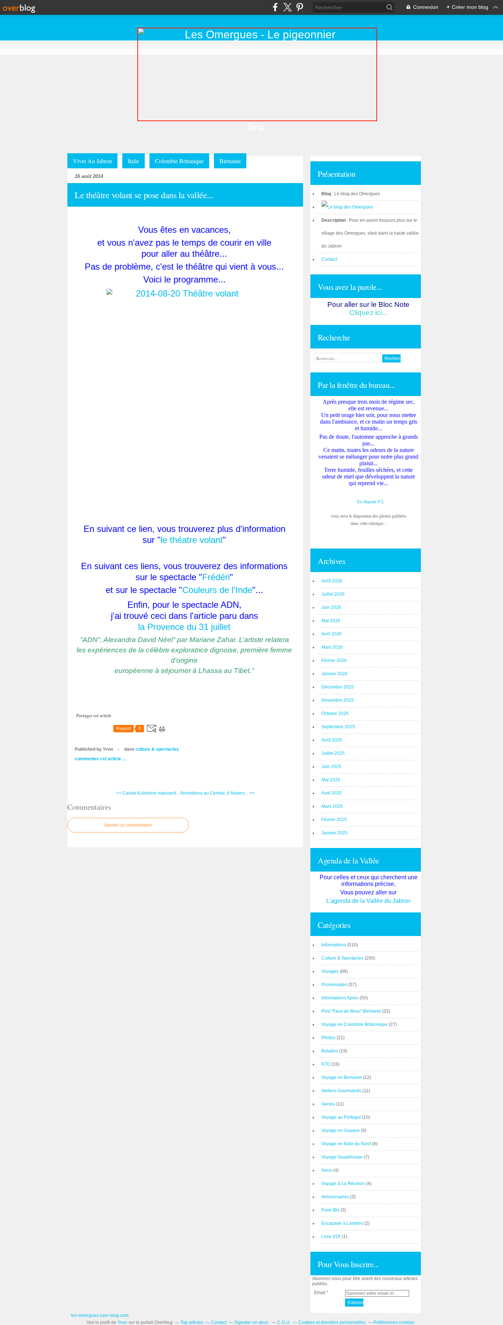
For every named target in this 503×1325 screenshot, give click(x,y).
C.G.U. (284, 1322)
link (257, 127)
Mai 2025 (330, 779)
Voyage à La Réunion (343, 1183)
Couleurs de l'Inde (217, 590)
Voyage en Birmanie (341, 1077)
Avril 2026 (331, 634)
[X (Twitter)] (287, 7)
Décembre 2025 (337, 687)
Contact (329, 259)
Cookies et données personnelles (332, 1322)
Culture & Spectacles (157, 749)
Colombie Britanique (179, 161)
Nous (326, 1170)
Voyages (330, 971)
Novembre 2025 (337, 700)
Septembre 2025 (338, 726)
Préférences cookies (393, 1322)
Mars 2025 (332, 806)
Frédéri (216, 577)
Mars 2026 (332, 647)
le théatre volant (192, 540)
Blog (326, 193)
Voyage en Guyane (340, 1130)
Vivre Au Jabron (92, 161)
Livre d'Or (331, 1236)
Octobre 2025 (335, 713)
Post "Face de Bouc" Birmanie (351, 1011)
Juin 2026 (331, 607)
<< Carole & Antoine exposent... (147, 793)
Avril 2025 (331, 793)
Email (320, 1292)
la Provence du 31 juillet (184, 627)
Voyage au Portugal (341, 1117)
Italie (133, 161)
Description (334, 220)
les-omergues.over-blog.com (100, 1315)
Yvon (122, 1322)
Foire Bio (330, 1210)
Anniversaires (335, 1196)
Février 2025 (334, 819)
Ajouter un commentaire (128, 825)
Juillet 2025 (333, 753)
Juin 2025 (331, 766)
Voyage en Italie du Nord (346, 1143)
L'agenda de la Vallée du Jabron (368, 901)
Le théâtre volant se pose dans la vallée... (144, 195)
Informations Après (340, 997)
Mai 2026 (330, 620)
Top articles (191, 1322)
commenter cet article (98, 758)
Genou (328, 1104)
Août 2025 (331, 740)
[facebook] (275, 7)
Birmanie (230, 161)
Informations (333, 944)
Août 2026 (331, 580)
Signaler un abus (252, 1322)
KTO (325, 1064)
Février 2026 (334, 660)
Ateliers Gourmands (341, 1090)
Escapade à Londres (342, 1223)
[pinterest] (299, 7)
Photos (328, 1037)
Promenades (334, 984)
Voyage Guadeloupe (342, 1157)
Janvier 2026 (334, 673)
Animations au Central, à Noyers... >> (217, 793)
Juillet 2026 (333, 594)
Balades (329, 1051)
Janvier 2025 (334, 832)
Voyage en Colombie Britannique (354, 1024)
